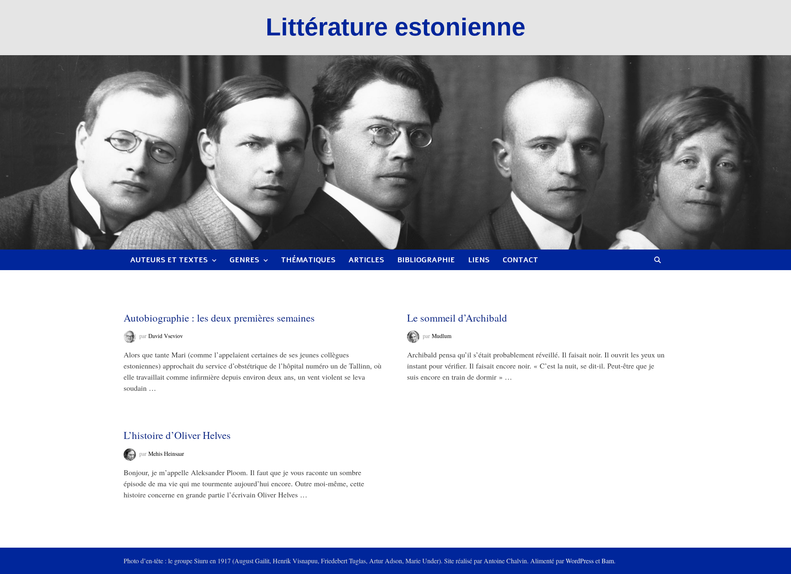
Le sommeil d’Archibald (457, 317)
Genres (244, 260)
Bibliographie (426, 260)
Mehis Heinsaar (166, 453)
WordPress (580, 560)
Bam (607, 560)
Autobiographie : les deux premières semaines (219, 317)
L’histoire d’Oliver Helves (177, 435)
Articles (366, 260)
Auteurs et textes (169, 260)
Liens (478, 260)
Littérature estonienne (395, 27)
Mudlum (442, 336)
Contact (520, 260)
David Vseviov (165, 336)
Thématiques (308, 260)
